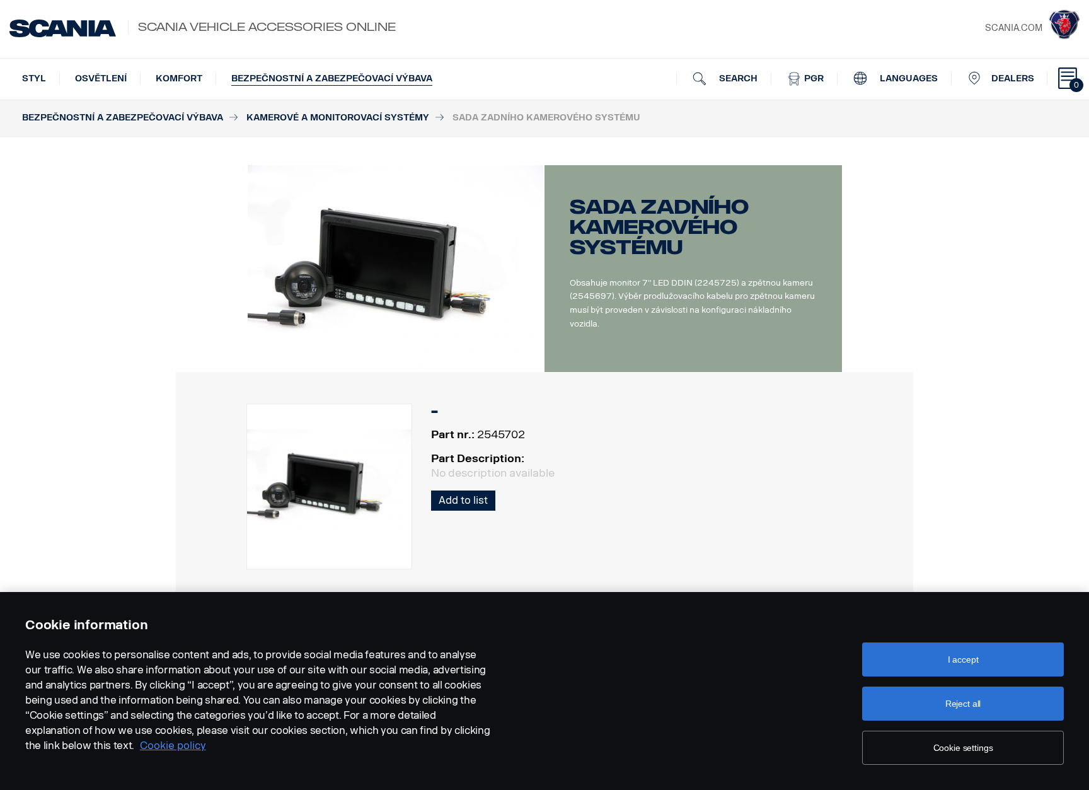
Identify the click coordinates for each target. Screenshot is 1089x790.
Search (737, 78)
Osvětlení (101, 78)
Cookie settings (963, 748)
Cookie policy (173, 746)
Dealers (1012, 78)
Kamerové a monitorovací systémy (337, 117)
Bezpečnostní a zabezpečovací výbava (331, 78)
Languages (907, 78)
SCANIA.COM (1013, 28)
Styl (34, 78)
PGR (813, 78)
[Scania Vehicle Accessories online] (62, 28)
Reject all (963, 704)
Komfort (179, 78)
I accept (963, 659)
